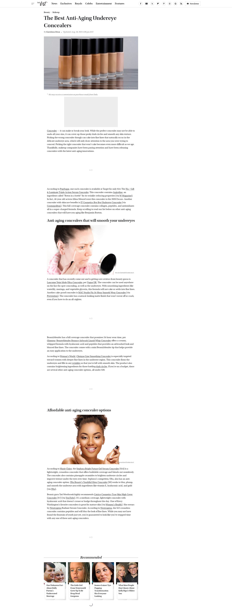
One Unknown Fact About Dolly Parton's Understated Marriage (54, 590)
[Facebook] (141, 4)
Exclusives (66, 3)
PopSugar (64, 189)
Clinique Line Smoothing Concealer (93, 356)
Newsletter (194, 4)
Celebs (89, 3)
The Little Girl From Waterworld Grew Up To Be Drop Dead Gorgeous (78, 590)
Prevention (52, 296)
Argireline (118, 192)
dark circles (101, 366)
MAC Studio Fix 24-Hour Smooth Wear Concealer (102, 292)
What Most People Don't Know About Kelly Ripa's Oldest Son (126, 589)
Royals (78, 3)
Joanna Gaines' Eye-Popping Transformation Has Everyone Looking (102, 590)
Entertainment (104, 3)
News (54, 3)
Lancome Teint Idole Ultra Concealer (64, 282)
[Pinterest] (164, 4)
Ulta (53, 489)
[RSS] (181, 4)
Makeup (55, 12)
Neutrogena (55, 508)
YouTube (70, 498)
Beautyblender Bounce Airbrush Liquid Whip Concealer (83, 340)
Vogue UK (92, 282)
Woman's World (67, 356)
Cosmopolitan (54, 206)
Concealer (52, 131)
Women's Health (114, 504)
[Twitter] (152, 4)
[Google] (175, 4)
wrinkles (76, 363)
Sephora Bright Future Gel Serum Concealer (97, 468)
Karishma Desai (53, 32)
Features (119, 3)
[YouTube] (146, 4)
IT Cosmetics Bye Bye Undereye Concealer (101, 202)
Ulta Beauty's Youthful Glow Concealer (88, 482)
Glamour (51, 340)
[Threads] (170, 4)
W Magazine (126, 195)
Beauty (47, 12)
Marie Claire (66, 468)
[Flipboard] (158, 4)
